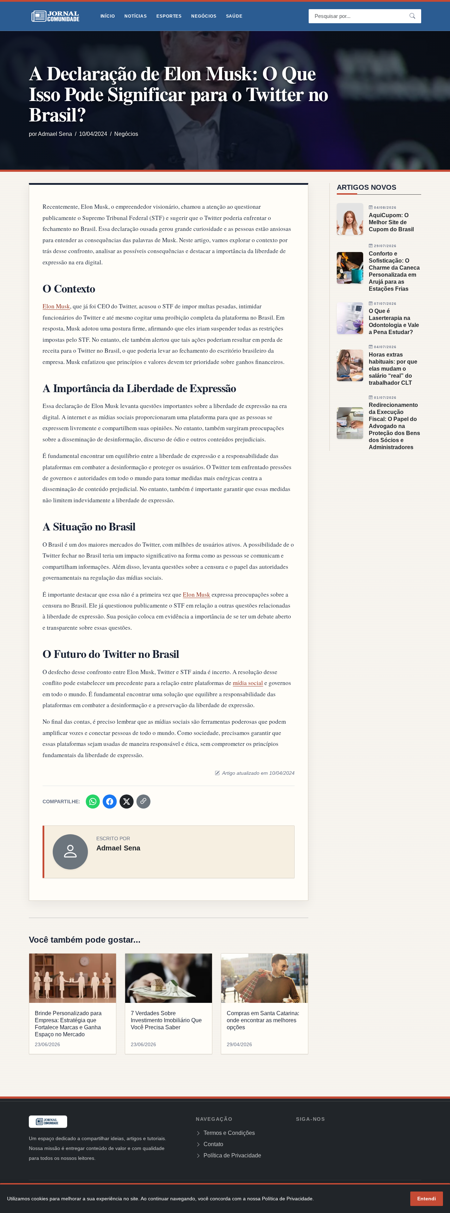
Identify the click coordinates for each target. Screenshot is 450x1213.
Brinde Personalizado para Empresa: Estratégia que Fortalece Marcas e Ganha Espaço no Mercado (68, 1023)
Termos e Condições (228, 1133)
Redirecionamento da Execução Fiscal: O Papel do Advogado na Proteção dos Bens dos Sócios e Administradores (394, 426)
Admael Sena (55, 134)
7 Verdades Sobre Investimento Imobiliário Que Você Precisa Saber (166, 1020)
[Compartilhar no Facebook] (110, 801)
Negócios (203, 16)
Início (108, 16)
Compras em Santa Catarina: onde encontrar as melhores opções (263, 1020)
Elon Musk (56, 306)
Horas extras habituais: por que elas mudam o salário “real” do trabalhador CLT (393, 369)
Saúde (234, 16)
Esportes (169, 16)
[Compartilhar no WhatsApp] (93, 801)
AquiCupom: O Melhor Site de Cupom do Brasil (391, 222)
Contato (212, 1144)
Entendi (426, 1198)
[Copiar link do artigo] (143, 801)
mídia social (248, 683)
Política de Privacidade (231, 1155)
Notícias (135, 16)
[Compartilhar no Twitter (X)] (127, 801)
